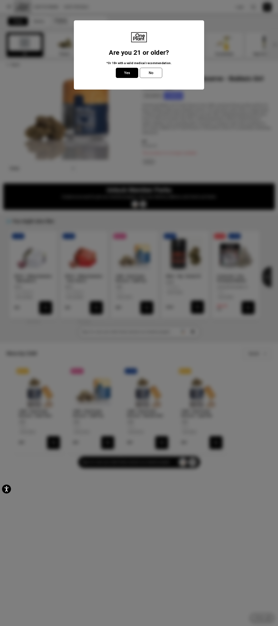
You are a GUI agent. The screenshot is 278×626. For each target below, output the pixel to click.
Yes (127, 73)
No (151, 73)
